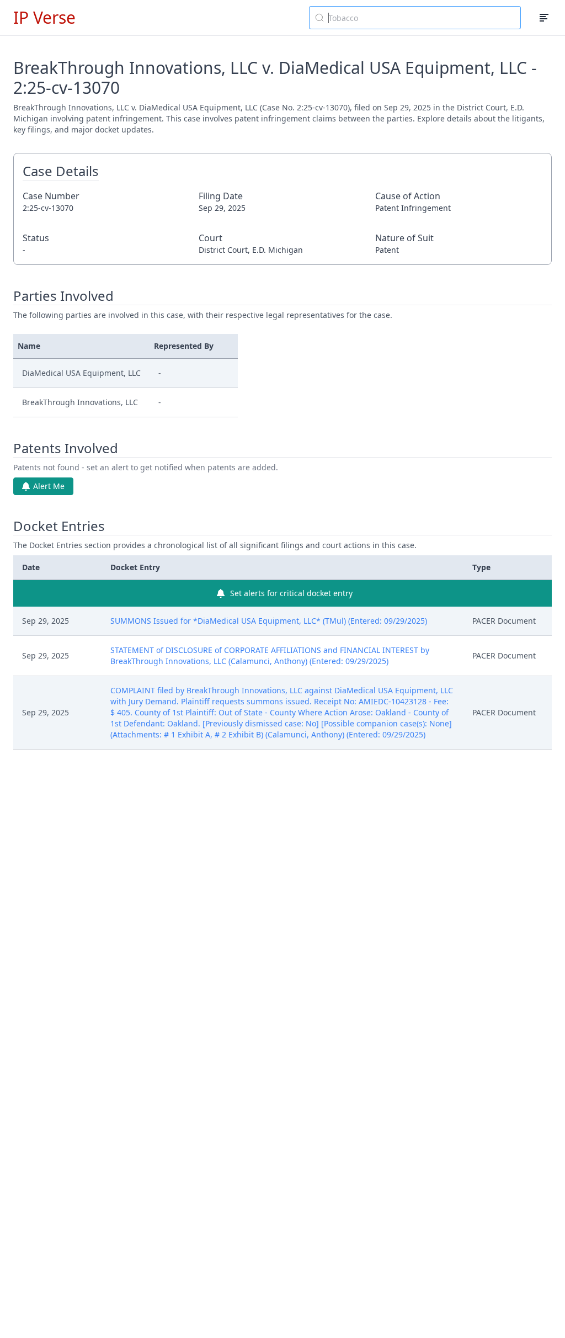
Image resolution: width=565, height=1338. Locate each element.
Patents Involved (65, 448)
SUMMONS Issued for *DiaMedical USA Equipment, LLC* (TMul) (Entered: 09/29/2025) (268, 620)
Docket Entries (59, 526)
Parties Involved (63, 296)
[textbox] (421, 18)
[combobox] (415, 17)
